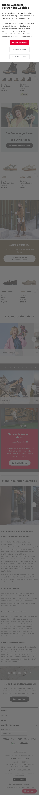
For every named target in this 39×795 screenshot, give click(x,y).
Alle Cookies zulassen (19, 42)
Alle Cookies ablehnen (19, 57)
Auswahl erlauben (19, 49)
